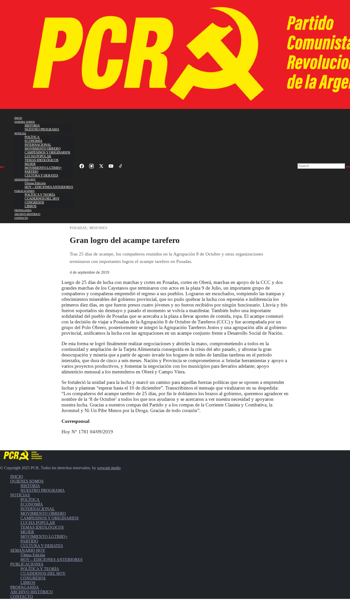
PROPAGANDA (23, 210)
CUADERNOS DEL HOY (42, 198)
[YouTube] (111, 166)
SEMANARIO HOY (25, 179)
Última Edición (35, 183)
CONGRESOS (34, 202)
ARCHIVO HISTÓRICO (27, 214)
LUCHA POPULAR (38, 156)
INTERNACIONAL (38, 145)
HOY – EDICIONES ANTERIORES (49, 187)
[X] (101, 166)
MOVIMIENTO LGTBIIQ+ (43, 168)
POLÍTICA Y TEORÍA (40, 195)
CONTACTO (21, 218)
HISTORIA (32, 125)
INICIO (18, 118)
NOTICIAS (20, 133)
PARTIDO (31, 171)
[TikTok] (120, 166)
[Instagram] (91, 166)
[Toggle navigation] (2, 167)
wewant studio (109, 468)
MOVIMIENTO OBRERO (42, 148)
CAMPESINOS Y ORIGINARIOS (47, 152)
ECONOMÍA (33, 141)
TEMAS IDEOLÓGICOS (41, 160)
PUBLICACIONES (24, 191)
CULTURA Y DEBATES (41, 175)
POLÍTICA (32, 137)
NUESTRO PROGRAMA (42, 129)
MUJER (30, 164)
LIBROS (30, 206)
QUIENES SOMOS (24, 121)
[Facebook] (81, 166)
